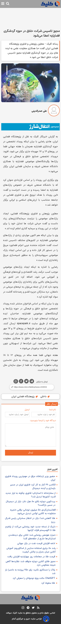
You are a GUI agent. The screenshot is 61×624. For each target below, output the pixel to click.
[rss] (38, 608)
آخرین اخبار (52, 469)
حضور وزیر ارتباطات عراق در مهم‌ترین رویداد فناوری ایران (30, 478)
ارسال (30, 452)
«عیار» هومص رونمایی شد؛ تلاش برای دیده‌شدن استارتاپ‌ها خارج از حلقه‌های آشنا (32, 536)
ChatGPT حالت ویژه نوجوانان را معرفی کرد (34, 578)
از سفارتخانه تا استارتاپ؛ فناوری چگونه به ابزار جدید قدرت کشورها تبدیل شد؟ (30, 495)
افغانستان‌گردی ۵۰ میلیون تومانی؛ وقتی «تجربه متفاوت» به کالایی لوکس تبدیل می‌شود (33, 511)
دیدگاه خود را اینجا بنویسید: (43, 420)
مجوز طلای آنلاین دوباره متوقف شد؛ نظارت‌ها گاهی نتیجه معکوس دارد (31, 563)
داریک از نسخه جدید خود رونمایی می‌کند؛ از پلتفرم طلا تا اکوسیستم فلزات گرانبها (30, 528)
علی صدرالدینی (39, 111)
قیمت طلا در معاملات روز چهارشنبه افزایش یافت (31, 556)
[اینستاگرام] (23, 608)
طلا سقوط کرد (48, 583)
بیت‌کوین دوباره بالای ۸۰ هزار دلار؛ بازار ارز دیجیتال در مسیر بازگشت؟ (30, 503)
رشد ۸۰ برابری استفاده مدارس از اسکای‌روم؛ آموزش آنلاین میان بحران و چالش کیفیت (31, 550)
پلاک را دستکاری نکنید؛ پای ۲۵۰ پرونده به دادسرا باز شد (30, 571)
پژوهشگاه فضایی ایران (23, 396)
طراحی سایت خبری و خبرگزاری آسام (27, 618)
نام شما (52, 409)
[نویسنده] (54, 111)
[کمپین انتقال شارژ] (30, 127)
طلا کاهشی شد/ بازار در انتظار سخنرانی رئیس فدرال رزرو (30, 520)
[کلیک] (50, 4)
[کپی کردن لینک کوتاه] (30, 387)
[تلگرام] (31, 382)
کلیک (15, 613)
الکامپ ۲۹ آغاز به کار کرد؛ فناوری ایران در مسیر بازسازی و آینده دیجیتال (33, 486)
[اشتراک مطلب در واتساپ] (15, 381)
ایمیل (27, 409)
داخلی (43, 396)
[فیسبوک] (21, 382)
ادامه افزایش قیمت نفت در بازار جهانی (36, 543)
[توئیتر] (26, 382)
